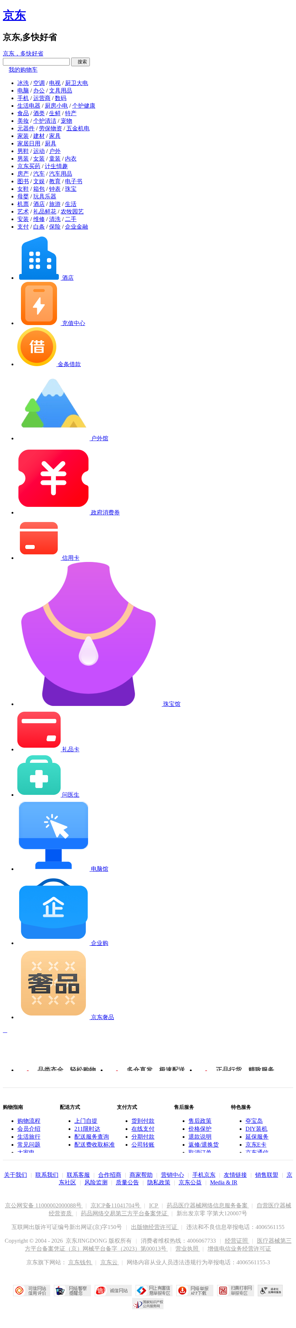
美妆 (23, 121)
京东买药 (28, 166)
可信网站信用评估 (31, 1290)
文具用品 (60, 90)
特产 (71, 113)
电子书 (73, 181)
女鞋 (23, 189)
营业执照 (187, 1249)
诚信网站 (113, 1290)
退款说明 (200, 1137)
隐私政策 (158, 1182)
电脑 (23, 90)
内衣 (71, 159)
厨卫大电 (76, 83)
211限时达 (87, 1129)
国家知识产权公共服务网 (148, 1303)
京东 (14, 15)
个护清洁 (44, 121)
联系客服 (78, 1175)
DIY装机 (256, 1129)
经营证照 (237, 1241)
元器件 (26, 128)
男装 (23, 159)
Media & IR (224, 1182)
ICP (154, 1205)
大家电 (26, 1152)
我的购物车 (23, 70)
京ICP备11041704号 (116, 1205)
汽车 (39, 174)
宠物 (66, 121)
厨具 (50, 143)
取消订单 (200, 1152)
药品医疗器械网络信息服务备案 (208, 1205)
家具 (55, 136)
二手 (71, 219)
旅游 (55, 204)
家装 (23, 136)
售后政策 (200, 1121)
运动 (39, 151)
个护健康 (83, 106)
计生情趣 (56, 166)
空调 (39, 83)
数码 (60, 98)
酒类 (39, 113)
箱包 (39, 189)
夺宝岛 (254, 1121)
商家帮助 (141, 1175)
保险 (55, 227)
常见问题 (28, 1145)
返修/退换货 (203, 1145)
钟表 (55, 189)
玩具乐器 (44, 196)
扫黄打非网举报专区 (235, 1290)
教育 (55, 181)
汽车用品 (60, 174)
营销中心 (172, 1175)
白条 (39, 227)
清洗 (55, 219)
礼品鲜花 (44, 211)
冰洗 (23, 83)
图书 (23, 181)
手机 (23, 98)
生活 (71, 204)
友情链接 (235, 1175)
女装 (39, 159)
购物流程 (28, 1121)
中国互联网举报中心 (154, 1290)
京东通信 (257, 1152)
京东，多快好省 (23, 53)
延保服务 (257, 1137)
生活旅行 (28, 1137)
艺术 (23, 211)
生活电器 (28, 106)
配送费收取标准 (94, 1145)
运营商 (42, 98)
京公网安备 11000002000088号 (44, 1205)
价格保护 (200, 1129)
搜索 (80, 61)
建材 (39, 136)
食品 (23, 113)
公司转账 (142, 1145)
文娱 (39, 181)
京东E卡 (255, 1145)
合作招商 (109, 1175)
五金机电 (78, 128)
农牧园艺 (72, 211)
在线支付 (142, 1129)
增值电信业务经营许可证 (239, 1249)
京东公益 (190, 1182)
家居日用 (28, 143)
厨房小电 (56, 106)
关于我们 (15, 1175)
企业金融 (76, 227)
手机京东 (204, 1175)
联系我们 (46, 1175)
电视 (55, 83)
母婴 (23, 196)
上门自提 (85, 1121)
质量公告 (127, 1182)
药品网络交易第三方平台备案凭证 (125, 1213)
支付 (23, 227)
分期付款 (142, 1137)
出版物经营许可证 (155, 1227)
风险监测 (96, 1182)
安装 (23, 219)
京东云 (109, 1262)
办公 (39, 90)
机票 (23, 204)
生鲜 (55, 113)
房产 (23, 174)
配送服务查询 (91, 1137)
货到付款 (142, 1121)
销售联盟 (266, 1175)
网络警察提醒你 (72, 1290)
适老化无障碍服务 (270, 1290)
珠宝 (71, 189)
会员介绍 (28, 1129)
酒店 (39, 204)
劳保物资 (50, 128)
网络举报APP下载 (194, 1290)
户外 (55, 151)
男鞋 (23, 151)
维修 (39, 219)
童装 (55, 159)
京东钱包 (80, 1262)
